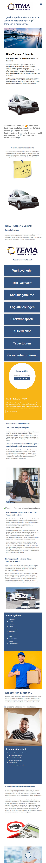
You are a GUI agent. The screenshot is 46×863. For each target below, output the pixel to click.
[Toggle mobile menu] (41, 3)
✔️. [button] (19, 137)
